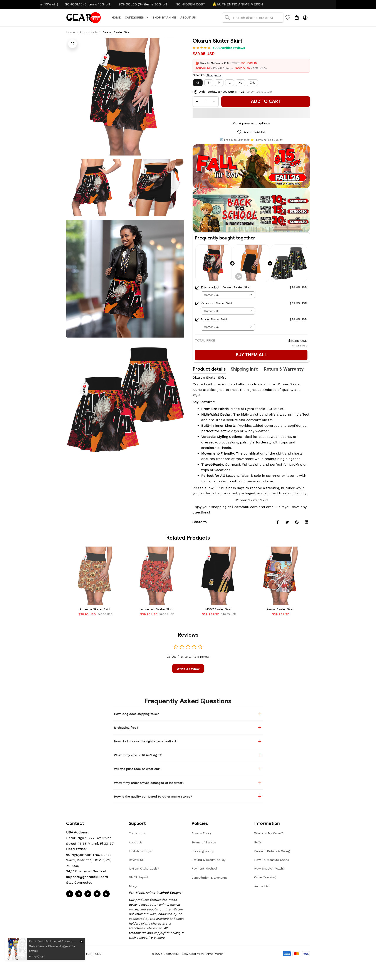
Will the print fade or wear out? (137, 769)
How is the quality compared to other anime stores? (153, 796)
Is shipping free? (126, 727)
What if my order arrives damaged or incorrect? (149, 782)
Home (70, 32)
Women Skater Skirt (251, 500)
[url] (87, 877)
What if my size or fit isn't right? (138, 755)
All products (89, 32)
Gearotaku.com (245, 507)
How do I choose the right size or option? (145, 741)
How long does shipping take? (136, 714)
